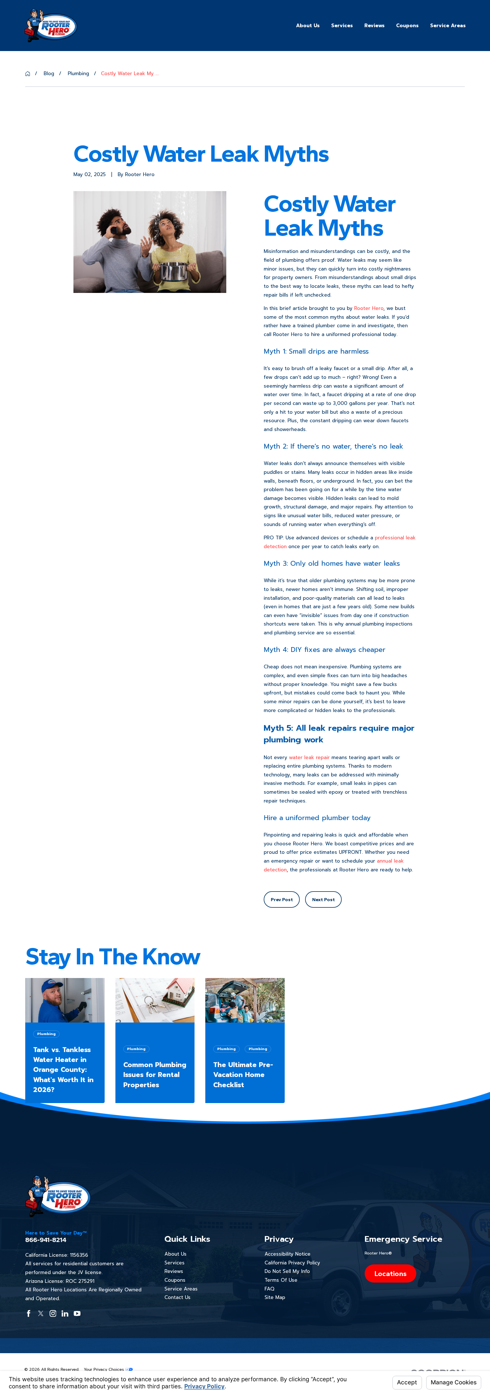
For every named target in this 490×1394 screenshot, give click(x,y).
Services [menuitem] (342, 25)
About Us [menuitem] (308, 25)
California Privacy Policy (292, 1262)
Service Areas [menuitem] (448, 25)
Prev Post (282, 899)
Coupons (174, 1280)
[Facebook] (28, 1313)
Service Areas (181, 1288)
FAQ (269, 1288)
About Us (175, 1254)
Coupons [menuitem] (407, 25)
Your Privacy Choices (104, 1369)
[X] (40, 1313)
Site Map (275, 1297)
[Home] (50, 26)
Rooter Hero (368, 308)
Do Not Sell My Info (287, 1271)
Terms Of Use (281, 1280)
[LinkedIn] (65, 1313)
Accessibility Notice (288, 1254)
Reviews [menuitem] (374, 25)
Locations (390, 1273)
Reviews (173, 1271)
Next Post (323, 899)
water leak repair (309, 757)
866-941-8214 (45, 1240)
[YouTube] (77, 1313)
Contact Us (177, 1297)
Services (174, 1262)
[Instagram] (53, 1313)
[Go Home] (27, 73)
